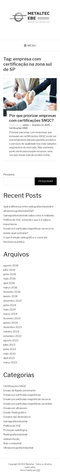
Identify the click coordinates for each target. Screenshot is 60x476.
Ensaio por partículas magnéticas (22, 394)
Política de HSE (12, 425)
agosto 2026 (10, 265)
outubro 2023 (11, 331)
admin (25, 125)
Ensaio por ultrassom (15, 408)
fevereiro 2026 (11, 291)
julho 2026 (9, 269)
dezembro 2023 (12, 327)
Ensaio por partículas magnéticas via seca (26, 399)
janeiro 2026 (10, 296)
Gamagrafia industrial (15, 421)
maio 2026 (9, 278)
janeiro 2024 (10, 322)
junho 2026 (9, 274)
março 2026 (10, 287)
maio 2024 (9, 309)
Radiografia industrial (15, 434)
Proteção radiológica (15, 430)
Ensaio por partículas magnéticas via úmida (27, 403)
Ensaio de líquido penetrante (19, 390)
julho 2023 (9, 344)
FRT (38, 470)
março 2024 (10, 313)
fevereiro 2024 (11, 318)
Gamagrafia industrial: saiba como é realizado (28, 215)
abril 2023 (9, 358)
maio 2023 (9, 353)
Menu (31, 45)
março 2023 (10, 362)
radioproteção (11, 439)
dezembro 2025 (12, 300)
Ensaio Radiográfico (14, 412)
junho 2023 (9, 349)
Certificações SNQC (18, 128)
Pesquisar (9, 174)
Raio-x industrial (12, 443)
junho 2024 (9, 305)
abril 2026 (9, 283)
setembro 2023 (12, 336)
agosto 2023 (10, 340)
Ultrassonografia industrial (18, 447)
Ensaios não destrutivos (17, 416)
